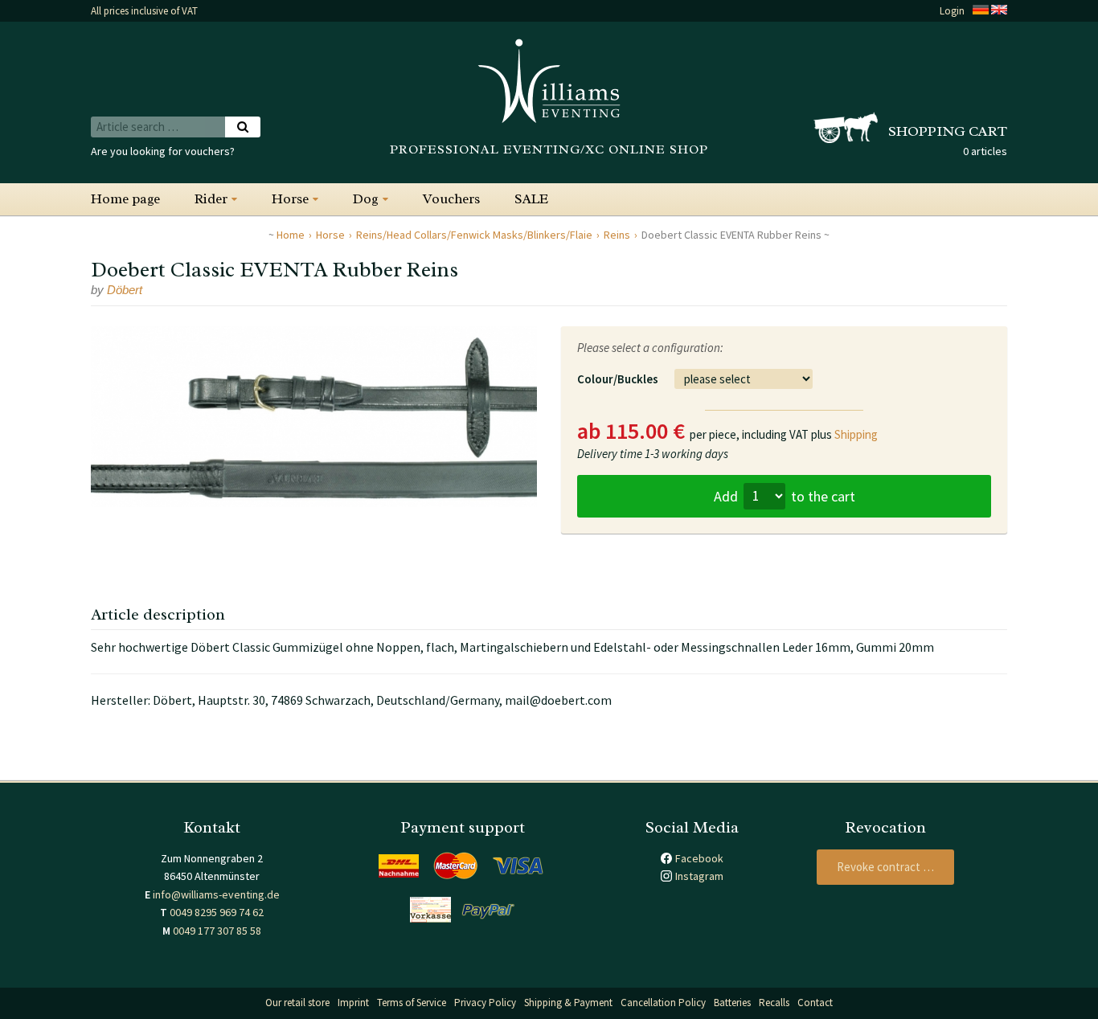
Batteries (732, 1002)
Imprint (353, 1002)
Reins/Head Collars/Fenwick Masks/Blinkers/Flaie (474, 234)
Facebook (699, 858)
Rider (211, 198)
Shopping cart (947, 131)
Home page (125, 198)
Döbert (124, 290)
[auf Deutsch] (981, 11)
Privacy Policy (485, 1002)
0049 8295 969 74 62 (217, 912)
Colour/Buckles (617, 379)
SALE (531, 198)
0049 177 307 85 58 (217, 930)
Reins (617, 234)
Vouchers (451, 198)
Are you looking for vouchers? (163, 151)
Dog (366, 198)
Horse (290, 198)
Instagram (699, 876)
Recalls (774, 1002)
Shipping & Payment (568, 1002)
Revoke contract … (885, 866)
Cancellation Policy (663, 1002)
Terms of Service (411, 1002)
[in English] (999, 11)
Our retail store (297, 1002)
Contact (815, 1002)
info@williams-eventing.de (216, 894)
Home (291, 234)
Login (952, 11)
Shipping (856, 434)
